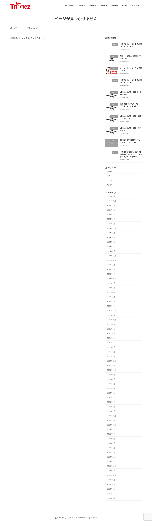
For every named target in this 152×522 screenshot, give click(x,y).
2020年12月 (111, 361)
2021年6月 (111, 333)
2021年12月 (111, 310)
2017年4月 (111, 494)
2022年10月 (111, 278)
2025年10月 (111, 201)
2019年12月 (111, 416)
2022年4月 (111, 292)
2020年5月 (111, 393)
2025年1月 (111, 224)
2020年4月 (111, 397)
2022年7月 (111, 288)
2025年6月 (111, 210)
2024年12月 (111, 228)
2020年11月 (111, 365)
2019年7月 (111, 434)
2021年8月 (111, 324)
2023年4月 (111, 269)
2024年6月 (111, 237)
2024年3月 (111, 251)
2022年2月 (111, 301)
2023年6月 (111, 265)
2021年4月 (111, 342)
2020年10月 (111, 370)
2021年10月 (111, 320)
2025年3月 (111, 219)
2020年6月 (111, 388)
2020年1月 (111, 411)
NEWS (109, 171)
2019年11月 (111, 420)
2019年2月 (111, 457)
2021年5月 (111, 338)
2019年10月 (111, 425)
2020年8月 (111, 379)
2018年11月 (111, 471)
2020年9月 (111, 374)
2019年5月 (111, 443)
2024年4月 (111, 246)
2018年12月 (111, 466)
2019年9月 (111, 429)
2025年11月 (111, 196)
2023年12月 (111, 256)
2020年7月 (111, 384)
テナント (110, 176)
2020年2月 (111, 407)
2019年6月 (111, 439)
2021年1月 (111, 356)
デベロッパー (112, 180)
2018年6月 (111, 484)
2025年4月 (111, 214)
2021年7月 (111, 329)
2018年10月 (111, 475)
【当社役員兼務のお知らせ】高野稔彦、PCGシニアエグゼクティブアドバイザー (131, 154)
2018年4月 (111, 489)
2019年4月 (111, 448)
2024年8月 (111, 233)
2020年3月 (111, 402)
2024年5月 (111, 242)
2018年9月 (111, 480)
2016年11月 (111, 498)
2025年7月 (111, 205)
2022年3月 (111, 297)
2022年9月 (111, 283)
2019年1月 (111, 461)
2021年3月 (111, 347)
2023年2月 (111, 274)
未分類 (109, 185)
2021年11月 (111, 315)
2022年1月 (111, 306)
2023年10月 (111, 260)
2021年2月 (111, 352)
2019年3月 (111, 452)
